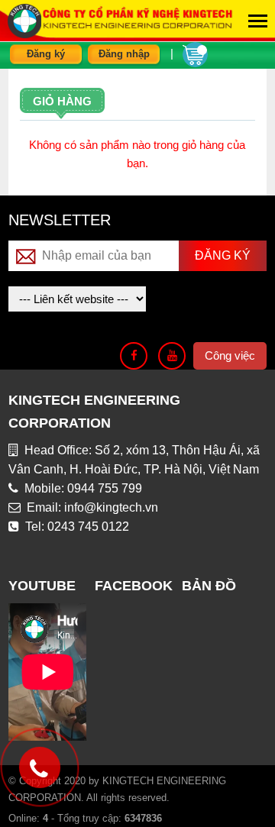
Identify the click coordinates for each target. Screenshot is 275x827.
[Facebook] (133, 356)
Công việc (230, 355)
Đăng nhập (124, 54)
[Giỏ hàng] (195, 53)
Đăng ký (46, 54)
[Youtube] (172, 356)
